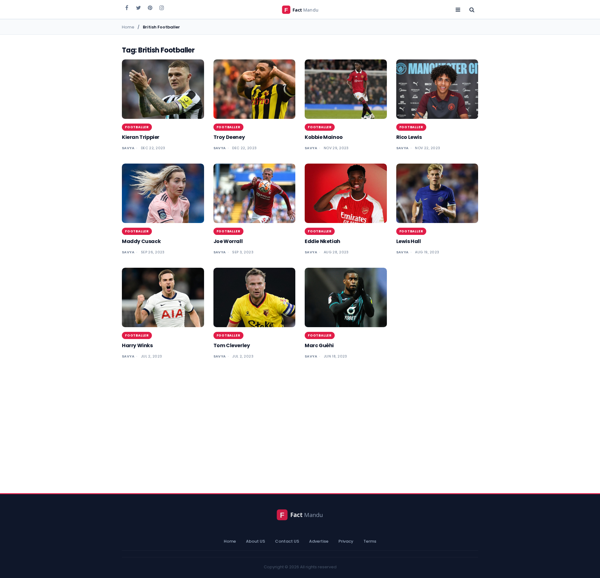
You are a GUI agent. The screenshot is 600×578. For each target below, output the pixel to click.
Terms (369, 541)
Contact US (287, 541)
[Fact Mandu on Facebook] (127, 8)
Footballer (137, 127)
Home (230, 541)
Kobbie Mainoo (324, 137)
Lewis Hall (408, 241)
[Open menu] (458, 9)
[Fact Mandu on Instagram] (162, 8)
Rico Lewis (409, 137)
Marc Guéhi (319, 345)
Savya (128, 147)
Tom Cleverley (231, 345)
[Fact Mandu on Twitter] (138, 8)
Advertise (318, 541)
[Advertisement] (300, 423)
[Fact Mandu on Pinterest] (150, 8)
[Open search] (472, 9)
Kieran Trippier (140, 137)
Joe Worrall (228, 241)
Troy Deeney (229, 137)
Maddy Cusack (141, 241)
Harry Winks (137, 345)
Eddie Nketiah (322, 241)
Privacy (345, 541)
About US (255, 541)
